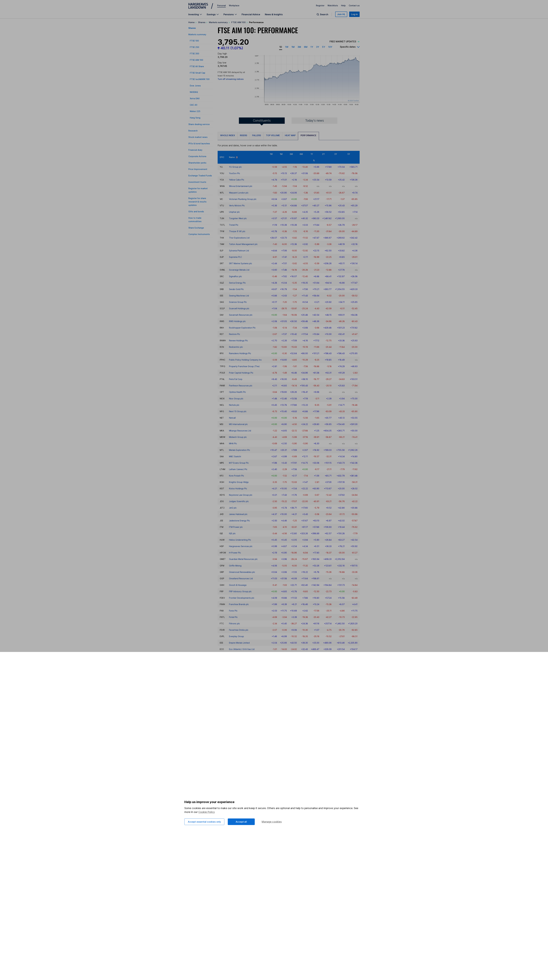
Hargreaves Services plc (240, 546)
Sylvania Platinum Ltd (239, 250)
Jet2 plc (233, 508)
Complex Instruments (199, 234)
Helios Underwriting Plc (240, 540)
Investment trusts (197, 182)
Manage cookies (272, 821)
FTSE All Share (197, 66)
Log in (354, 14)
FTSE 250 (194, 47)
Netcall (232, 418)
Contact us (354, 5)
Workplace (234, 5)
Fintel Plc (233, 617)
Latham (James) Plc (238, 469)
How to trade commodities (195, 220)
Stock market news (197, 137)
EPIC (222, 157)
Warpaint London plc (238, 192)
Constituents (262, 120)
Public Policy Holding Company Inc (245, 360)
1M (293, 46)
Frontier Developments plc (241, 598)
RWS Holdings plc (237, 321)
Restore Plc (234, 334)
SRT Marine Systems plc (240, 263)
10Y (330, 46)
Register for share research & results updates (197, 201)
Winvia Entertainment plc (240, 186)
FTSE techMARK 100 (199, 79)
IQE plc (232, 533)
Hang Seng (195, 117)
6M (305, 46)
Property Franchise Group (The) (244, 366)
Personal (221, 5)
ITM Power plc (236, 527)
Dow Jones (195, 85)
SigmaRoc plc (235, 276)
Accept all (241, 821)
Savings (211, 14)
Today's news (314, 120)
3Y (317, 46)
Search (324, 14)
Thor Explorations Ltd (239, 238)
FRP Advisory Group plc (240, 591)
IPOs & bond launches (199, 143)
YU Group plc (235, 167)
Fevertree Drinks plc (238, 630)
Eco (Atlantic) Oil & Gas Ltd (241, 649)
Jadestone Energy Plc (239, 520)
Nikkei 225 (195, 111)
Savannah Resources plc (240, 315)
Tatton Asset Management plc (243, 244)
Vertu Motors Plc (237, 205)
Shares (201, 22)
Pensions (228, 14)
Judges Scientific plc (239, 501)
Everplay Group (236, 636)
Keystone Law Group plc (240, 495)
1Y (311, 46)
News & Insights (274, 14)
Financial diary (195, 150)
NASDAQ (194, 92)
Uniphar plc (234, 212)
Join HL (341, 14)
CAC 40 (193, 105)
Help (343, 5)
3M (299, 46)
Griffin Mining (235, 565)
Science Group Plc (238, 302)
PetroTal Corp (235, 379)
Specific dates (347, 46)
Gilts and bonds (196, 211)
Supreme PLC (235, 257)
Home (191, 22)
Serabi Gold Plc (236, 289)
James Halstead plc (238, 514)
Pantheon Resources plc (240, 385)
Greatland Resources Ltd (241, 578)
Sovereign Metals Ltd (239, 270)
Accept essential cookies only (204, 821)
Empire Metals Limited (239, 643)
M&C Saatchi (235, 456)
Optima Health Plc (237, 392)
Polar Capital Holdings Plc (241, 373)
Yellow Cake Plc (236, 179)
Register (320, 5)
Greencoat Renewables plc (242, 572)
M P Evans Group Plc (239, 463)
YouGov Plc (234, 173)
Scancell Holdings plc (239, 308)
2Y (323, 154)
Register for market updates (198, 190)
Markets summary (218, 22)
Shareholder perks (197, 163)
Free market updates (343, 41)
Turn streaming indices (231, 79)
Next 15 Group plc (237, 411)
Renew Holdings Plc (238, 340)
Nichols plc (234, 405)
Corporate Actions (197, 156)
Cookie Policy (206, 811)
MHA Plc (233, 443)
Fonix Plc (233, 610)
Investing (193, 14)
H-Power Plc (235, 552)
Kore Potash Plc (236, 475)
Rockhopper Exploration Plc (242, 327)
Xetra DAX (195, 98)
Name (232, 157)
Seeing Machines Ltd (239, 295)
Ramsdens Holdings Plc (240, 353)
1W (286, 46)
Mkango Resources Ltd (240, 430)
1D (280, 46)
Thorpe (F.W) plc (237, 231)
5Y (323, 46)
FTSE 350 (194, 53)
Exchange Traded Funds (200, 175)
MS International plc (238, 424)
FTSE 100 (194, 40)
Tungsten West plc (238, 218)
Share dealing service (199, 124)
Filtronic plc (234, 623)
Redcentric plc (236, 347)
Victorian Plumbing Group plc (242, 199)
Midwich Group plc (238, 437)
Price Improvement (197, 169)
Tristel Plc (233, 225)
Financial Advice (251, 14)
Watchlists (333, 5)
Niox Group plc (236, 398)
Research (193, 130)
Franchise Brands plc (239, 604)
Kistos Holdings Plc (238, 488)
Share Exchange (196, 228)
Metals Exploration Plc (239, 450)
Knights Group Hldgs (239, 482)
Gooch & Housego (238, 585)
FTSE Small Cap (197, 73)
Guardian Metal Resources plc (243, 559)
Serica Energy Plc (237, 283)
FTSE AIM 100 (238, 22)
